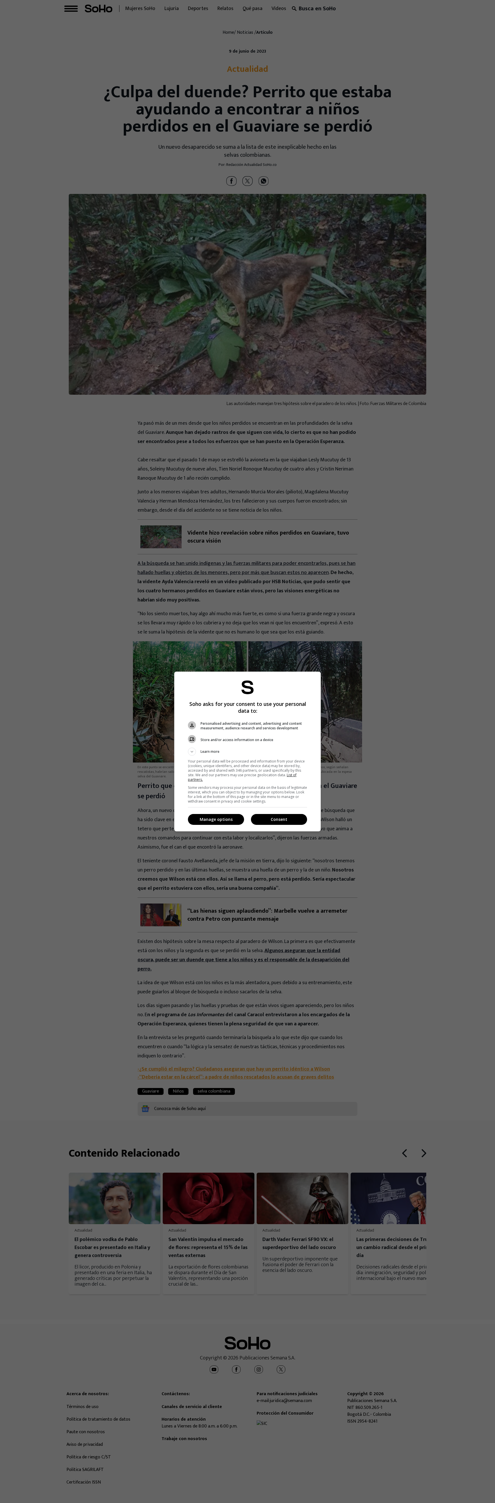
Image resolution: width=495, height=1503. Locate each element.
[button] (247, 752)
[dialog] (247, 751)
